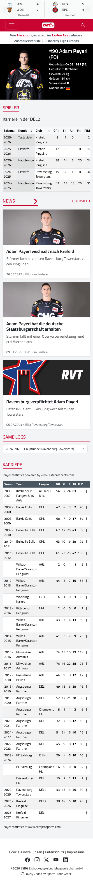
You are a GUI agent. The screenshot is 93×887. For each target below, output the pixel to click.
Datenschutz (54, 852)
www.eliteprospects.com (57, 475)
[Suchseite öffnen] (83, 25)
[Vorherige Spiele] (5, 9)
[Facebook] (27, 860)
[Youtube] (56, 860)
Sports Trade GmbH (59, 874)
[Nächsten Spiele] (87, 9)
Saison (8, 131)
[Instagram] (37, 860)
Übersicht (81, 201)
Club (39, 131)
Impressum (75, 852)
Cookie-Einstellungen (25, 852)
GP (55, 131)
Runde (22, 131)
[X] (46, 860)
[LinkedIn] (65, 860)
